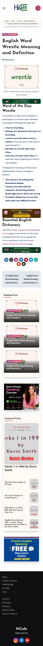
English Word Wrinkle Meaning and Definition (30, 279)
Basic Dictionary (10, 34)
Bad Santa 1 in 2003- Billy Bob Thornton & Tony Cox (14, 510)
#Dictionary (9, 60)
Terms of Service (9, 614)
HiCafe (5, 240)
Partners (6, 606)
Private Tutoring (9, 581)
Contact (6, 599)
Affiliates (6, 603)
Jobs (4, 592)
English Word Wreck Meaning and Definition (12, 279)
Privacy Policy (8, 610)
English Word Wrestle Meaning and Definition (21, 47)
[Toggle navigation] (4, 8)
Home (4, 577)
